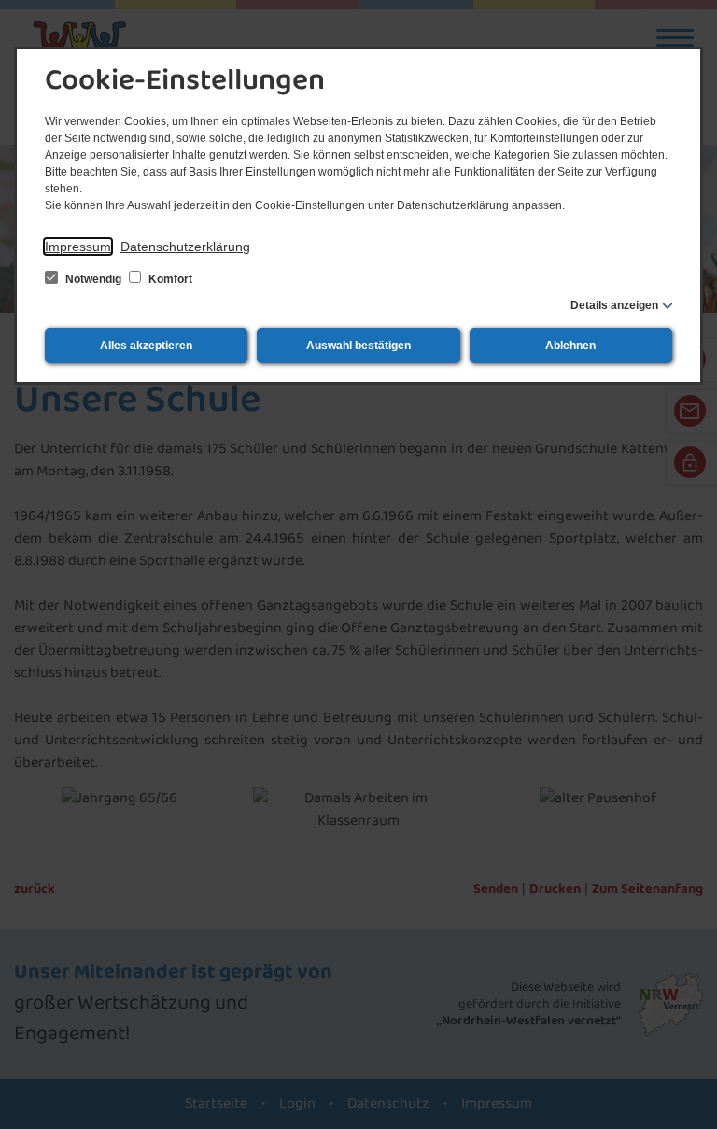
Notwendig (93, 279)
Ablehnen (570, 345)
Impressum (78, 246)
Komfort (169, 279)
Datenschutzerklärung (185, 246)
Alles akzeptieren (146, 345)
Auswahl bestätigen (358, 345)
